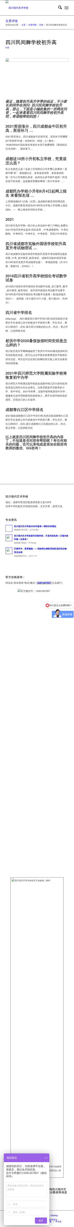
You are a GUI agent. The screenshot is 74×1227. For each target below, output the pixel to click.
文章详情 (12, 21)
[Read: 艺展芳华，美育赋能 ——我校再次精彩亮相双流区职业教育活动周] (9, 550)
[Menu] (66, 7)
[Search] (58, 7)
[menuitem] (58, 7)
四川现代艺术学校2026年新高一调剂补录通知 (35, 526)
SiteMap (54, 1215)
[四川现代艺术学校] (31, 7)
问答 (7, 47)
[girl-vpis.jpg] (37, 78)
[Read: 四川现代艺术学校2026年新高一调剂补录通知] (9, 528)
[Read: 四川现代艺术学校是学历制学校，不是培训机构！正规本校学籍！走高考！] (9, 537)
